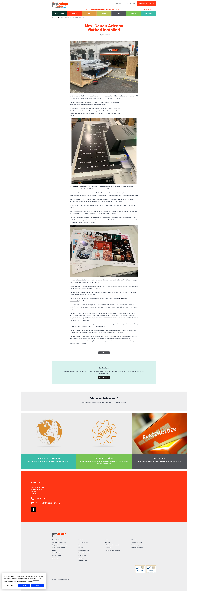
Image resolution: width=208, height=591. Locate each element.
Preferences (10, 585)
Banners (80, 547)
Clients (107, 539)
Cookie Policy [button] (36, 580)
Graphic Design (82, 560)
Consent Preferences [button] (137, 547)
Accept (37, 585)
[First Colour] (64, 4)
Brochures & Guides (104, 458)
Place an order (130, 3)
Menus (54, 550)
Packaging (81, 558)
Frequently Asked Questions (112, 550)
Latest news (108, 547)
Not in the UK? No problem (48, 458)
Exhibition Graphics (83, 550)
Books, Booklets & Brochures (60, 539)
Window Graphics (83, 542)
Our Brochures (159, 458)
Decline (24, 585)
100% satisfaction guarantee (112, 545)
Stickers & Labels (56, 555)
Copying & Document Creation (60, 545)
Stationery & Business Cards (59, 542)
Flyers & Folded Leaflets (58, 547)
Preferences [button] (29, 581)
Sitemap (133, 539)
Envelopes (55, 558)
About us (107, 542)
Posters (80, 545)
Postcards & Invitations (84, 552)
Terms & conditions (136, 542)
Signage (80, 539)
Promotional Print (83, 555)
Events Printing (56, 552)
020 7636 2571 (150, 9)
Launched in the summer (77, 187)
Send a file (118, 3)
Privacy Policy (135, 545)
